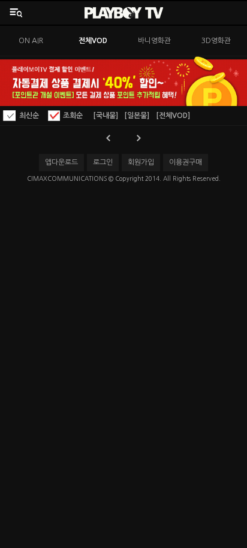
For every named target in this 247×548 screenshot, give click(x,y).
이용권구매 (185, 162)
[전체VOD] (173, 115)
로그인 (103, 162)
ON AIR (31, 40)
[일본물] (136, 115)
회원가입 (141, 162)
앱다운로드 (61, 162)
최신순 (29, 115)
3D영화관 (216, 40)
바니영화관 (154, 40)
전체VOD (93, 40)
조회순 (73, 115)
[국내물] (105, 115)
